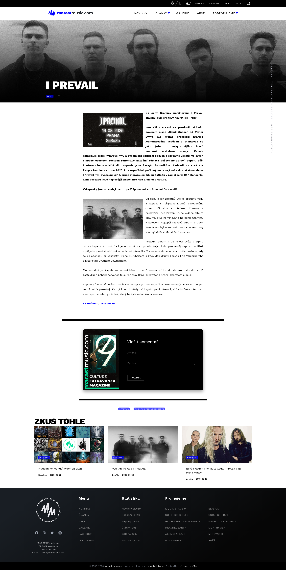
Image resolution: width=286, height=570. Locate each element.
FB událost (90, 303)
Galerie (182, 13)
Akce (201, 13)
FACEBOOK (199, 3)
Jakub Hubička (156, 566)
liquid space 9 (175, 508)
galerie (84, 527)
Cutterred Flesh (178, 514)
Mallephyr (173, 540)
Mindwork (215, 533)
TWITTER (227, 3)
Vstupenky (107, 303)
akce (82, 521)
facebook (86, 533)
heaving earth (176, 527)
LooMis (193, 566)
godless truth (219, 514)
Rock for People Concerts (149, 409)
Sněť (211, 540)
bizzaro (184, 566)
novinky (84, 508)
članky (84, 514)
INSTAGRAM (214, 3)
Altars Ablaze (175, 533)
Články (161, 13)
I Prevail (124, 409)
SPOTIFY (239, 3)
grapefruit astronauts (182, 521)
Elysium (214, 508)
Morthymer (216, 527)
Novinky (140, 13)
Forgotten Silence (222, 521)
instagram (86, 540)
